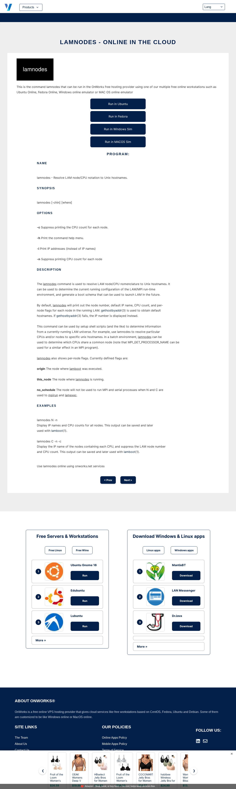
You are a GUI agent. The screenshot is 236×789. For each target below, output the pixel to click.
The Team (21, 737)
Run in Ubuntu (118, 104)
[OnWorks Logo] (8, 7)
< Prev (108, 480)
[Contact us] (205, 741)
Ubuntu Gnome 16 (84, 565)
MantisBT (179, 565)
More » (41, 640)
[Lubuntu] (55, 622)
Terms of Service (113, 750)
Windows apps (184, 550)
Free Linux (55, 550)
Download (186, 575)
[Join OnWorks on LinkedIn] (198, 741)
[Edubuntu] (55, 597)
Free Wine (82, 550)
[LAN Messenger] (156, 596)
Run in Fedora (118, 116)
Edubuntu (78, 590)
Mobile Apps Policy (114, 743)
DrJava (177, 616)
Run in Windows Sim (118, 129)
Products (28, 7)
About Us (21, 743)
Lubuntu (77, 616)
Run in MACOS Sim (118, 142)
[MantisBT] (156, 571)
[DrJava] (156, 622)
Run (84, 575)
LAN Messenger (183, 590)
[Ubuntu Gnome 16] (55, 571)
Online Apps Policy (114, 737)
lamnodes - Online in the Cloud (118, 42)
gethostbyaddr (111, 310)
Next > (128, 480)
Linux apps (153, 550)
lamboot (57, 430)
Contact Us (22, 750)
